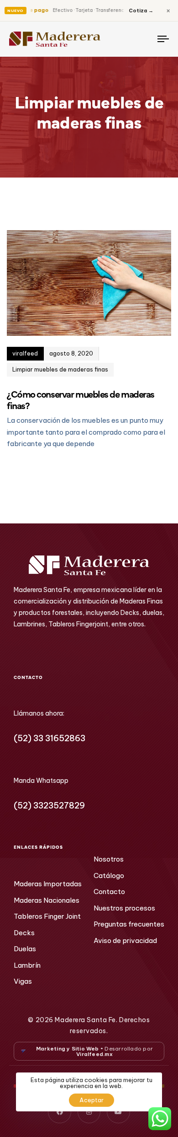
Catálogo (109, 875)
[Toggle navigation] (142, 39)
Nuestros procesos (124, 908)
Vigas (23, 981)
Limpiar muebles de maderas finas (60, 369)
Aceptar (91, 1100)
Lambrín (27, 965)
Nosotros (109, 859)
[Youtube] (118, 1111)
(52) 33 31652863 (49, 738)
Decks (24, 932)
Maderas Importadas (48, 883)
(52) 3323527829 (49, 805)
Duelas (25, 948)
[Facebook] (59, 1111)
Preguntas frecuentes (129, 924)
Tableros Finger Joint (47, 916)
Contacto (109, 891)
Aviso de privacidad (125, 940)
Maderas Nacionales (46, 900)
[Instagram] (89, 1111)
